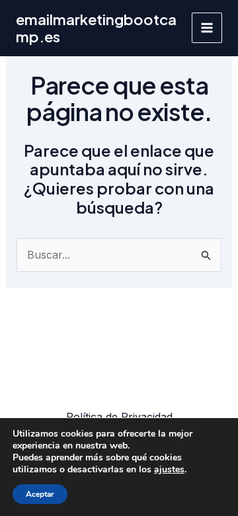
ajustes (169, 470)
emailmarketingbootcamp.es (96, 28)
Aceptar (40, 494)
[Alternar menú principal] (207, 28)
